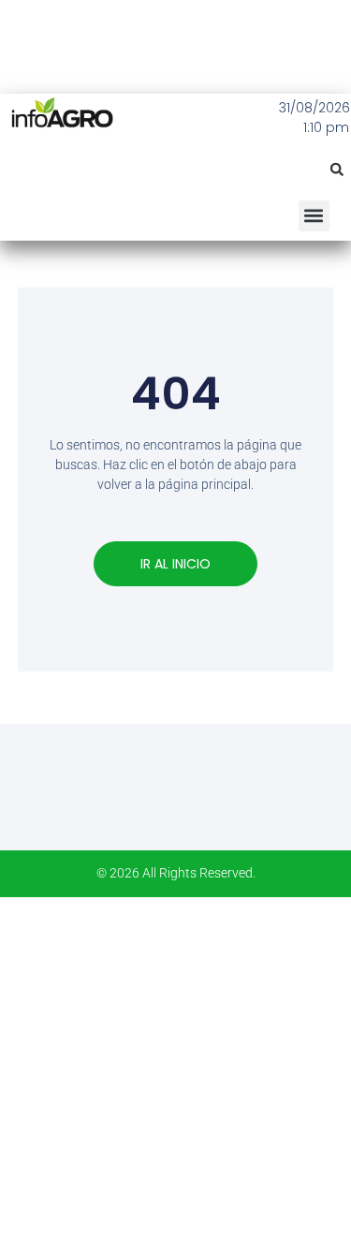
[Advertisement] (175, 1072)
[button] (337, 169)
